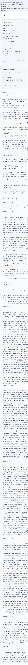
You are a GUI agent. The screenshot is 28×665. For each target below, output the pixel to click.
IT (21, 61)
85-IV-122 (19, 80)
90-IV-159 (12, 83)
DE (17, 61)
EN (23, 61)
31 (5, 72)
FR (19, 61)
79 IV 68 (17, 337)
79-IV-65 (6, 80)
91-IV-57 (6, 85)
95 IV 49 (5, 96)
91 (11, 72)
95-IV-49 (12, 85)
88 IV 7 (20, 374)
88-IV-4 (6, 83)
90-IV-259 (19, 83)
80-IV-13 (12, 80)
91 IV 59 (10, 630)
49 (6, 74)
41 (16, 72)
